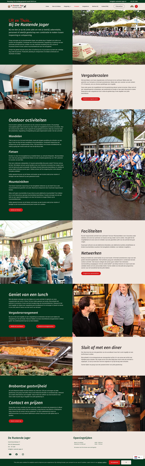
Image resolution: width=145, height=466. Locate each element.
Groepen (76, 6)
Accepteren (114, 462)
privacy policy (102, 462)
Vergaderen (85, 6)
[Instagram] (23, 454)
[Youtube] (10, 454)
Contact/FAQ (105, 6)
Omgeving (66, 6)
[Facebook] (16, 454)
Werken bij (95, 6)
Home (47, 6)
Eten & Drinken (56, 6)
